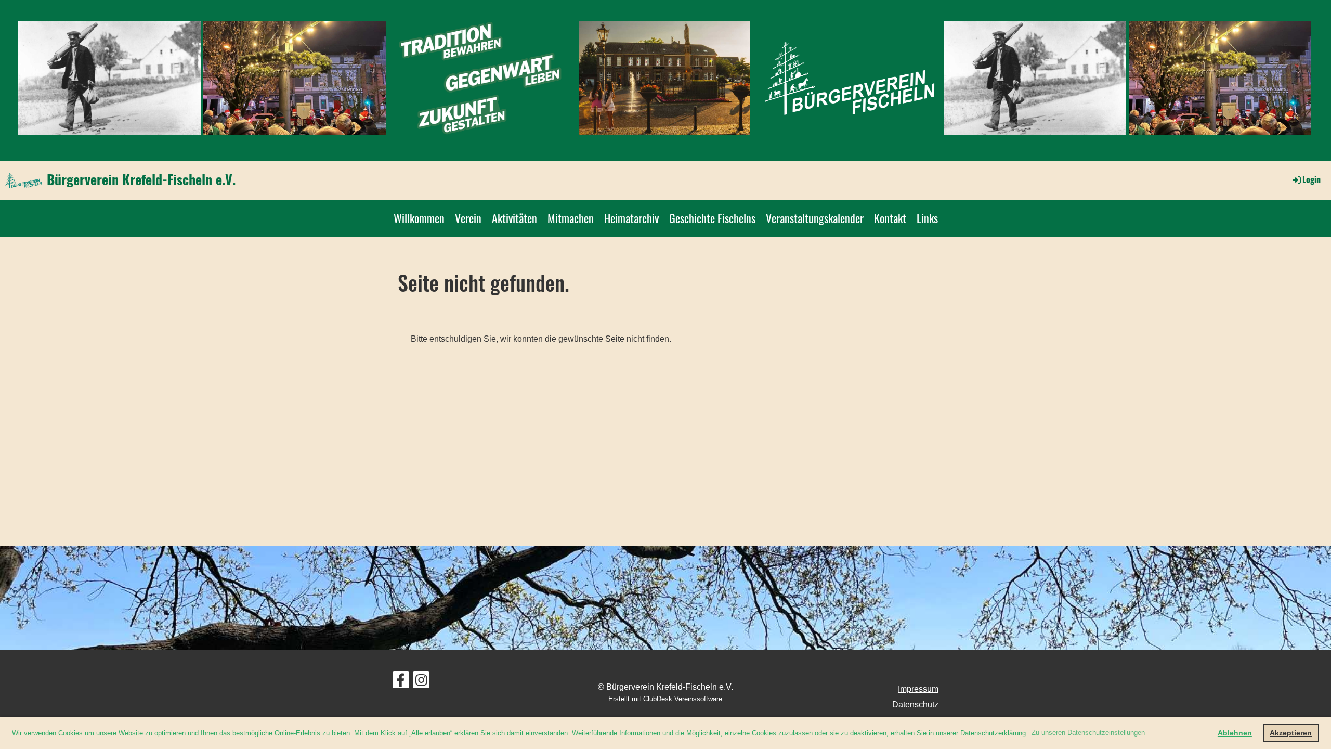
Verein (468, 218)
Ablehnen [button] (1235, 733)
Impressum (918, 689)
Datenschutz (915, 704)
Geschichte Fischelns (712, 218)
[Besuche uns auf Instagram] (421, 682)
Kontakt (890, 218)
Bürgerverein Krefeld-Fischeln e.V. (141, 179)
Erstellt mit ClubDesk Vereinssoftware (665, 699)
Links (927, 218)
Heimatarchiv (631, 218)
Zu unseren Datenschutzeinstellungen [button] (1088, 733)
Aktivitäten (514, 218)
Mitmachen (570, 218)
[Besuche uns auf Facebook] (401, 682)
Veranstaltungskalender (815, 218)
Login (1311, 179)
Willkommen (419, 218)
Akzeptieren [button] (1291, 733)
